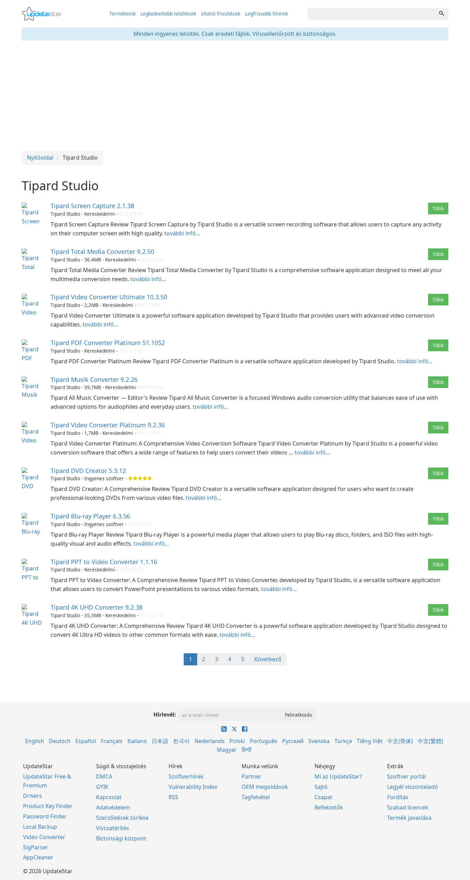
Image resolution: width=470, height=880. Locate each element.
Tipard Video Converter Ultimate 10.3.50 (109, 297)
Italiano (137, 741)
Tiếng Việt (370, 741)
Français (111, 741)
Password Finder (45, 816)
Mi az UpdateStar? (338, 776)
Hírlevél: (164, 714)
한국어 (181, 741)
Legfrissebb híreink (266, 13)
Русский (292, 741)
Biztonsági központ (121, 838)
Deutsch (60, 741)
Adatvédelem (113, 807)
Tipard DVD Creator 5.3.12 (88, 470)
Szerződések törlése (122, 818)
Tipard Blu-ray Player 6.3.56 (90, 516)
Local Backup (40, 826)
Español (85, 741)
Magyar (227, 749)
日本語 (160, 741)
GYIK (102, 787)
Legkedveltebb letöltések (168, 13)
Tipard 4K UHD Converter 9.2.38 (96, 607)
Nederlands (209, 741)
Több (438, 208)
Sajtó (321, 787)
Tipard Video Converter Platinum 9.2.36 (108, 425)
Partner (251, 776)
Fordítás (397, 797)
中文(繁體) (430, 741)
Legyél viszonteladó (412, 787)
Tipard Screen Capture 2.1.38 (92, 206)
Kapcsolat (108, 797)
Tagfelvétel (256, 797)
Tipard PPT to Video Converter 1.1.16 (104, 562)
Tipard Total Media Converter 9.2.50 (102, 251)
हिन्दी (247, 749)
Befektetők (328, 807)
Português (263, 741)
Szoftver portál (406, 776)
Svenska (319, 741)
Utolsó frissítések (220, 13)
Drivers (32, 795)
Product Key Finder (48, 806)
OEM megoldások (265, 787)
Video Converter (44, 837)
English (34, 741)
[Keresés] (441, 14)
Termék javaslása (409, 818)
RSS (173, 797)
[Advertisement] (235, 95)
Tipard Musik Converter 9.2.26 (94, 379)
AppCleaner (38, 857)
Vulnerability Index (193, 787)
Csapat (323, 797)
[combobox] (371, 14)
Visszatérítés (112, 828)
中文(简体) (400, 741)
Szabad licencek (407, 807)
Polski (237, 741)
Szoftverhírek (186, 776)
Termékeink (122, 13)
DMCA (104, 776)
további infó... (182, 233)
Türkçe (343, 741)
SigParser (35, 847)
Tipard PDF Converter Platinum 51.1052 (108, 343)
